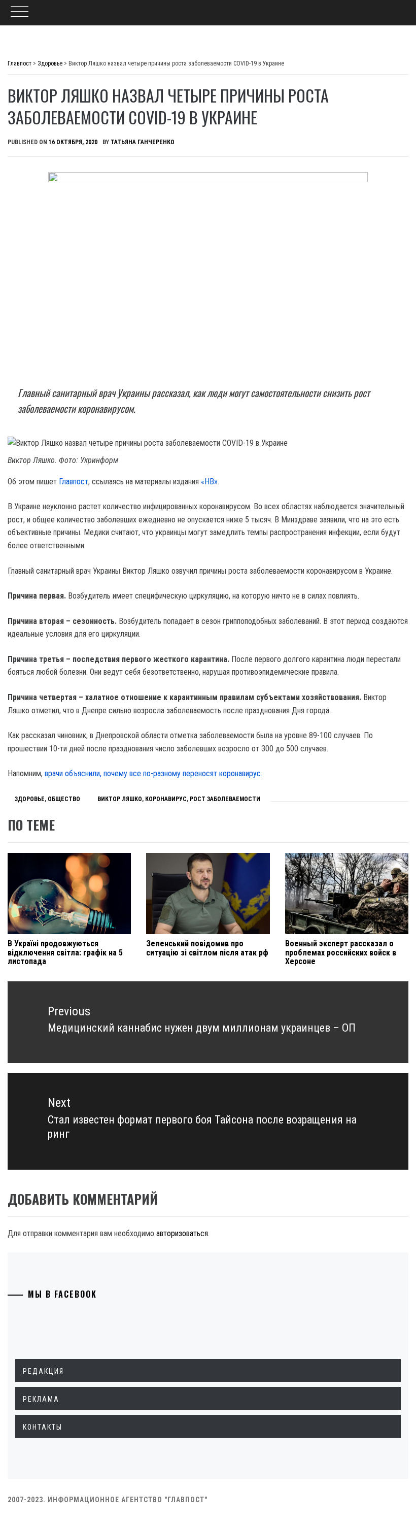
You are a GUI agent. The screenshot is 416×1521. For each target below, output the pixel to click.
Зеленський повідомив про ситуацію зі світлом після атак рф (207, 948)
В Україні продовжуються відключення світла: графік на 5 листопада (65, 952)
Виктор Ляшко (119, 799)
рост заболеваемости (225, 799)
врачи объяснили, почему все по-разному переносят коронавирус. (153, 773)
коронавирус (166, 799)
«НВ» (209, 481)
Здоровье (30, 799)
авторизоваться (182, 1233)
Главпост (73, 481)
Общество (64, 799)
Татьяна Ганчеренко (143, 142)
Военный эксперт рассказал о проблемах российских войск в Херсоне (340, 952)
